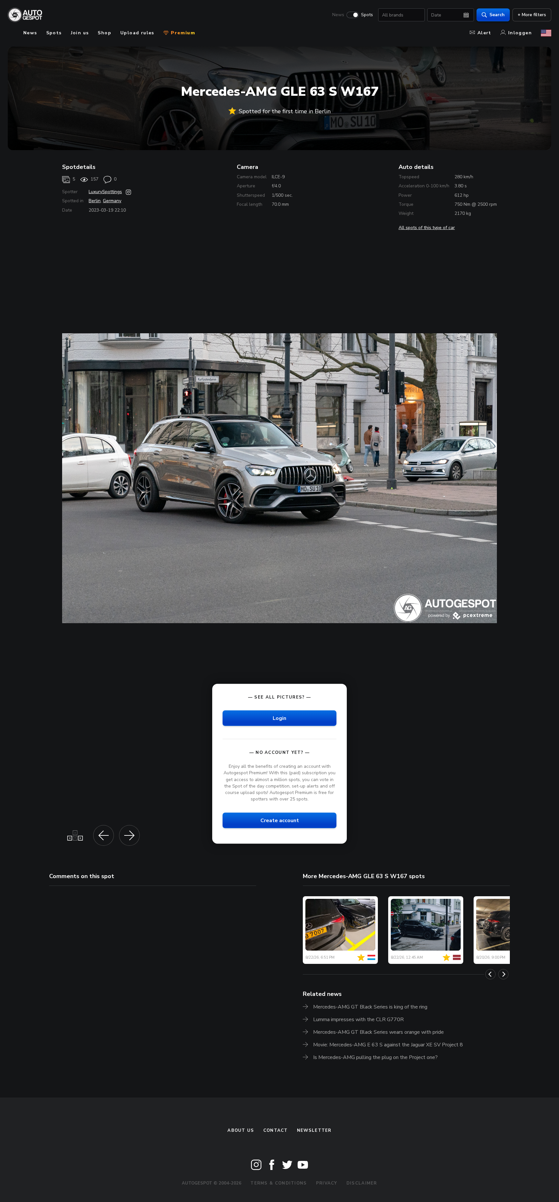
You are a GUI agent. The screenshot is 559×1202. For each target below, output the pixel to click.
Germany (112, 201)
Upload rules (137, 33)
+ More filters (532, 15)
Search (497, 15)
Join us (80, 33)
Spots (367, 15)
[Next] (503, 974)
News (338, 15)
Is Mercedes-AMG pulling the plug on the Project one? (375, 1057)
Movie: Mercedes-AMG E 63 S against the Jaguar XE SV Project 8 (388, 1044)
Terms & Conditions (278, 1183)
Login (279, 718)
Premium (182, 33)
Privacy (326, 1183)
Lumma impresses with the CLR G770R (358, 1019)
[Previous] (490, 974)
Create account (279, 820)
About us (240, 1130)
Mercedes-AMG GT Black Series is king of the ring (370, 1006)
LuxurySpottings (105, 192)
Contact (275, 1130)
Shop (104, 33)
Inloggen (520, 33)
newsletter (314, 1130)
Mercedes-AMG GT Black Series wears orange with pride (378, 1032)
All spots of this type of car (427, 228)
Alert (484, 33)
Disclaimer (361, 1183)
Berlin (95, 201)
